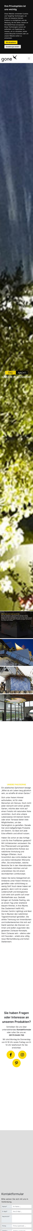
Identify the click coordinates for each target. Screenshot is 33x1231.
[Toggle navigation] (29, 58)
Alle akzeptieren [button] (11, 42)
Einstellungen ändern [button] (12, 46)
